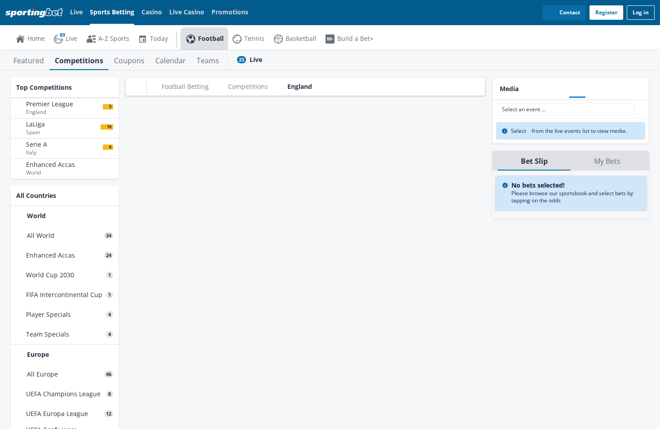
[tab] (28, 60)
